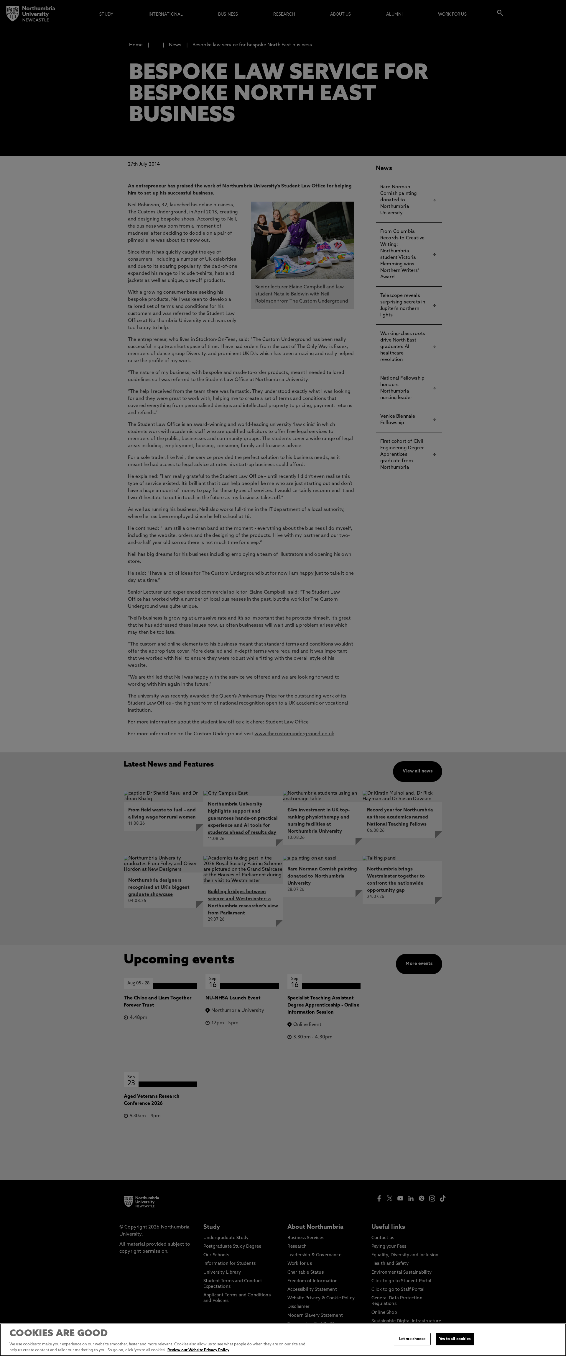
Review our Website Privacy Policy (198, 1350)
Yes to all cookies (454, 1339)
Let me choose (412, 1339)
